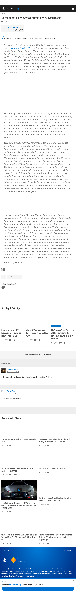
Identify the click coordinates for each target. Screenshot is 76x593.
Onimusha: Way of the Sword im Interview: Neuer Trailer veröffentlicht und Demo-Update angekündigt (56, 537)
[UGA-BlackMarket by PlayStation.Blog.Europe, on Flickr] (19, 209)
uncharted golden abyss (14, 277)
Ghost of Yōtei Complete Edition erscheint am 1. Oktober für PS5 (37, 333)
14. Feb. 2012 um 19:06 (13, 393)
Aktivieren (38, 589)
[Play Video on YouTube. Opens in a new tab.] (31, 498)
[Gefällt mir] (15, 340)
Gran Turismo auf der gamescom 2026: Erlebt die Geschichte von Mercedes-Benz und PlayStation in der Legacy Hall (18, 505)
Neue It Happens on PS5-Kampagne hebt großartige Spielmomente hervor (11, 333)
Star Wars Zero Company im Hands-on (52, 468)
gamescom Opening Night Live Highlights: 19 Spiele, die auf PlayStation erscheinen (54, 440)
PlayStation (12, 8)
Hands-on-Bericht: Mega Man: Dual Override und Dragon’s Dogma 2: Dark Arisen (55, 499)
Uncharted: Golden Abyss (21, 48)
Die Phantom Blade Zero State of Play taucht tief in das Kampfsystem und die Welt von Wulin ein (62, 334)
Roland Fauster (13, 27)
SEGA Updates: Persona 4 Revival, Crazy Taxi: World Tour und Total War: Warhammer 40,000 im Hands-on (19, 537)
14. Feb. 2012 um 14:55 (13, 372)
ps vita (4, 277)
